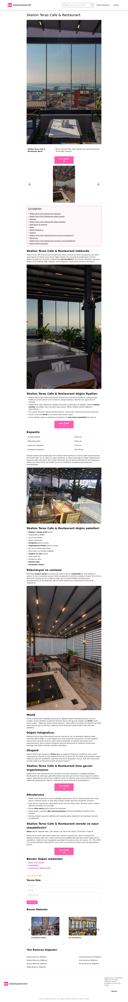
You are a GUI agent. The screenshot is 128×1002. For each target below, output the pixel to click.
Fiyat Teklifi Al (64, 160)
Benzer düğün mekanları (39, 243)
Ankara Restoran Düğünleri (37, 957)
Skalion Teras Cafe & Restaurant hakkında (45, 214)
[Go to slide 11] (69, 201)
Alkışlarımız (34, 238)
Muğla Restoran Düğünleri (36, 967)
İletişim (116, 5)
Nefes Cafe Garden (36, 863)
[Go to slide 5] (61, 201)
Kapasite (33, 219)
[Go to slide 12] (70, 201)
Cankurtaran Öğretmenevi (39, 868)
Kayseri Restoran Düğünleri (37, 964)
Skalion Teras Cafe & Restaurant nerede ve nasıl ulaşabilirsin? (52, 241)
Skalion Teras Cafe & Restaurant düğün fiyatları (47, 216)
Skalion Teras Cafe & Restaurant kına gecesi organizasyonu (52, 235)
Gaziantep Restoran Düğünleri (90, 957)
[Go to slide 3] (58, 201)
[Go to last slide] (29, 184)
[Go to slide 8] (65, 201)
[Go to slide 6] (62, 201)
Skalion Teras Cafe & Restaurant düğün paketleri (47, 222)
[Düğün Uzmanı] (19, 5)
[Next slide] (98, 184)
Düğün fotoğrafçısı (36, 230)
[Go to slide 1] (56, 201)
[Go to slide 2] (57, 201)
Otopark (33, 233)
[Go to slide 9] (66, 201)
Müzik (32, 227)
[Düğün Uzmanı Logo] (15, 984)
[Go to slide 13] (71, 201)
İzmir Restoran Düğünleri (88, 960)
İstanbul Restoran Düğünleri (37, 960)
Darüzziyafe (33, 865)
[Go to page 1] (63, 943)
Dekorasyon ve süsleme (38, 225)
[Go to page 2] (64, 943)
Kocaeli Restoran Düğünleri (89, 964)
